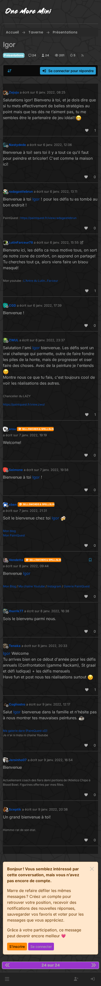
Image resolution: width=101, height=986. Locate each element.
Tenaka (15, 646)
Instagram (54, 586)
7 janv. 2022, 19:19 (33, 435)
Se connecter (41, 946)
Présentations (14, 55)
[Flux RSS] (82, 55)
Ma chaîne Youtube (31, 586)
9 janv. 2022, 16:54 (58, 760)
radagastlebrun (21, 191)
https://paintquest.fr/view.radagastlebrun (48, 218)
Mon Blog (9, 586)
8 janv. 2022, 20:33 (52, 646)
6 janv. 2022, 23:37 (50, 340)
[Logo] (28, 12)
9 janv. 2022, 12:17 (56, 704)
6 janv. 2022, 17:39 (47, 305)
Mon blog (9, 531)
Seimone (16, 470)
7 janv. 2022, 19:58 (54, 470)
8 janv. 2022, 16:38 (54, 611)
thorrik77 (16, 611)
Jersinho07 (18, 760)
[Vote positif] (87, 130)
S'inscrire (17, 946)
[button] (7, 979)
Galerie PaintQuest (77, 586)
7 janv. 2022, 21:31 (33, 511)
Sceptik (15, 809)
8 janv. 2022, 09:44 (34, 566)
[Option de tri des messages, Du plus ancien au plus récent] (9, 71)
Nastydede (17, 145)
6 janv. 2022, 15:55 (64, 242)
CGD (12, 305)
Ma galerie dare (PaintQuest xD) (25, 731)
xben (13, 504)
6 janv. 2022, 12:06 (57, 145)
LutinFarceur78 (21, 242)
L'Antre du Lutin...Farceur (40, 280)
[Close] (92, 869)
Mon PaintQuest (14, 535)
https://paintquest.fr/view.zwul (24, 404)
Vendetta (16, 560)
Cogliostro (17, 704)
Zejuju (14, 92)
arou (12, 429)
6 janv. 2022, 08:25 (50, 92)
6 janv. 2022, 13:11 (63, 191)
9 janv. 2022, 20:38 (53, 809)
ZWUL (13, 340)
